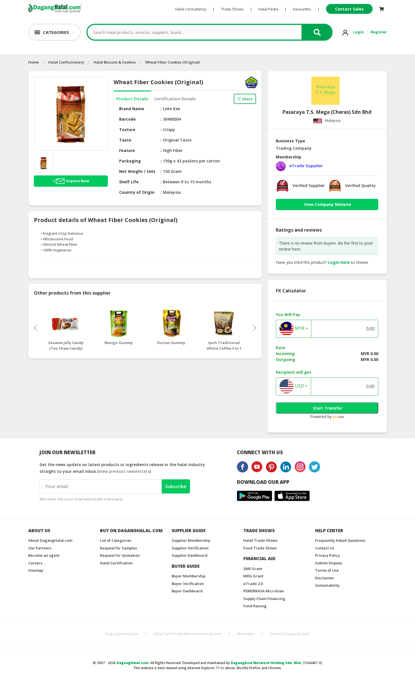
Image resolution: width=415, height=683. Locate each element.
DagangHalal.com (122, 633)
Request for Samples (118, 548)
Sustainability (327, 585)
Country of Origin (136, 192)
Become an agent (44, 555)
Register (379, 31)
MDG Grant (253, 575)
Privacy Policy (327, 555)
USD (299, 386)
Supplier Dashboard (189, 555)
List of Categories (115, 540)
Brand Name (131, 108)
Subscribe (176, 486)
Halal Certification (116, 562)
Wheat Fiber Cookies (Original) (172, 62)
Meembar (245, 633)
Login (358, 31)
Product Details (132, 98)
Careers (35, 562)
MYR (299, 328)
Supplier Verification (190, 548)
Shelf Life (129, 181)
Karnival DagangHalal (289, 633)
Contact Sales (349, 9)
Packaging (130, 161)
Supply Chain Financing (264, 598)
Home (33, 62)
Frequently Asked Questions (340, 540)
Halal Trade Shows (260, 540)
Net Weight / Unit (137, 171)
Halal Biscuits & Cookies (114, 62)
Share (247, 98)
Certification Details (175, 98)
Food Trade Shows (260, 548)
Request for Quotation (120, 555)
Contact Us (324, 548)
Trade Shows (232, 9)
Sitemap (35, 570)
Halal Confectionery (66, 62)
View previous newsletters (124, 471)
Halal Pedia (268, 9)
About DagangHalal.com (50, 540)
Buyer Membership (189, 575)
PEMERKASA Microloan (263, 590)
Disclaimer (324, 577)
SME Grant (252, 568)
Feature (127, 150)
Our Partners (39, 548)
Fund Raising (255, 605)
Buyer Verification (188, 583)
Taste (125, 140)
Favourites (302, 9)
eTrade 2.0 (253, 583)
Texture (127, 129)
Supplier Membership (191, 540)
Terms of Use (327, 570)
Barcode (127, 119)
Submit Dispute (328, 562)
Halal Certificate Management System (187, 633)
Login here (339, 262)
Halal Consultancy (190, 9)
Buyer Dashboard (187, 590)
